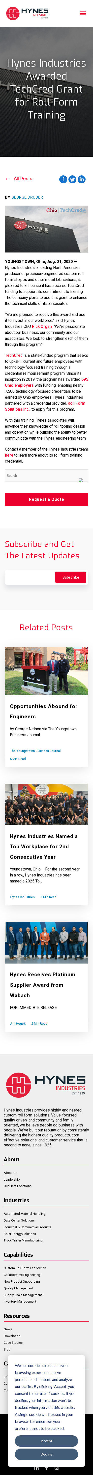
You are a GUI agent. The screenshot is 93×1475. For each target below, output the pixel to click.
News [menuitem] (8, 1329)
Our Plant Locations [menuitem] (17, 1186)
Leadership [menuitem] (12, 1179)
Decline (46, 1454)
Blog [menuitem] (7, 1349)
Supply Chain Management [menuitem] (23, 1295)
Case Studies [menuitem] (13, 1343)
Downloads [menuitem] (12, 1336)
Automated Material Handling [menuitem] (25, 1214)
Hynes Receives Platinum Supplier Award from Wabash (42, 985)
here (9, 455)
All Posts (23, 178)
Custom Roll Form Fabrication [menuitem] (25, 1268)
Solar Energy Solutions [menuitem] (20, 1234)
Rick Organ (42, 326)
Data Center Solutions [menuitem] (19, 1220)
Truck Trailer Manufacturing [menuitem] (23, 1240)
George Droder (27, 197)
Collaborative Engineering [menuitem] (22, 1275)
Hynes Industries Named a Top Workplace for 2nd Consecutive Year (44, 846)
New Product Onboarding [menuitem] (22, 1281)
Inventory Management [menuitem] (20, 1301)
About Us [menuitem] (10, 1173)
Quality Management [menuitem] (18, 1288)
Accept (46, 1441)
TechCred (14, 355)
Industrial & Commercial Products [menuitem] (27, 1227)
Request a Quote (46, 499)
